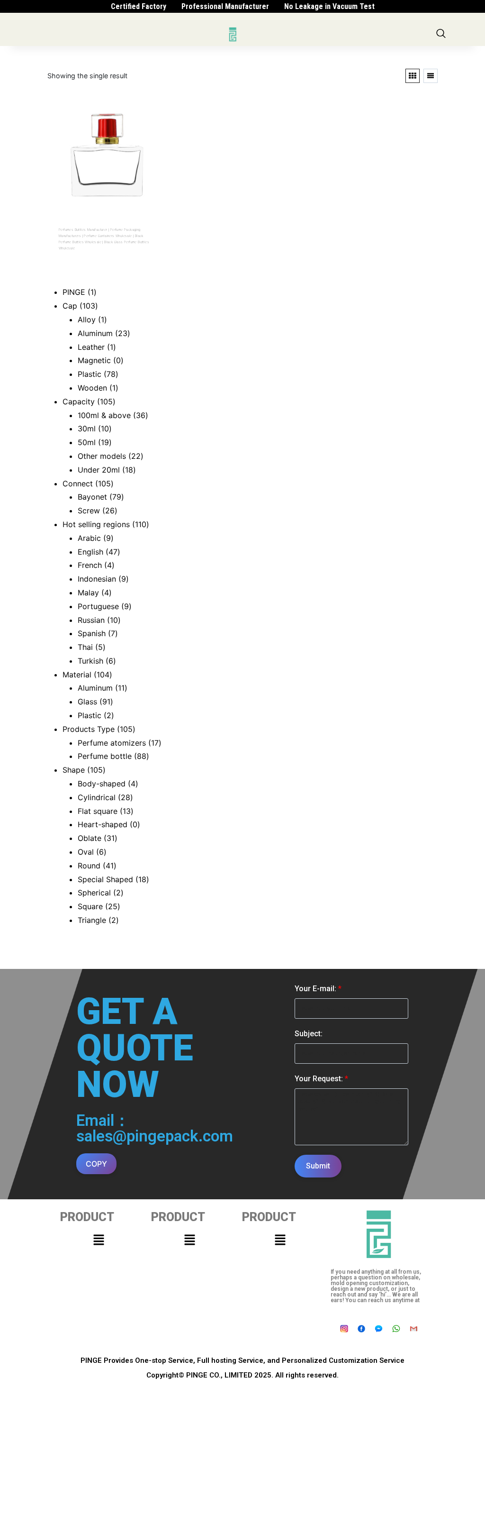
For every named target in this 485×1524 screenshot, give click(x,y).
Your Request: (321, 1078)
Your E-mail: (318, 988)
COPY (96, 1163)
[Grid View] (412, 76)
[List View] (430, 76)
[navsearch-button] (440, 34)
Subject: (309, 1033)
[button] (98, 1240)
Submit (318, 1165)
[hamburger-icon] (210, 34)
